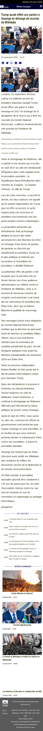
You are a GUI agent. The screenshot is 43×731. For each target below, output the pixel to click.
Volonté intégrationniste (22, 625)
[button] (3, 63)
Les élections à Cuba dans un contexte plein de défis (22, 691)
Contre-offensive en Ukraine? (22, 593)
